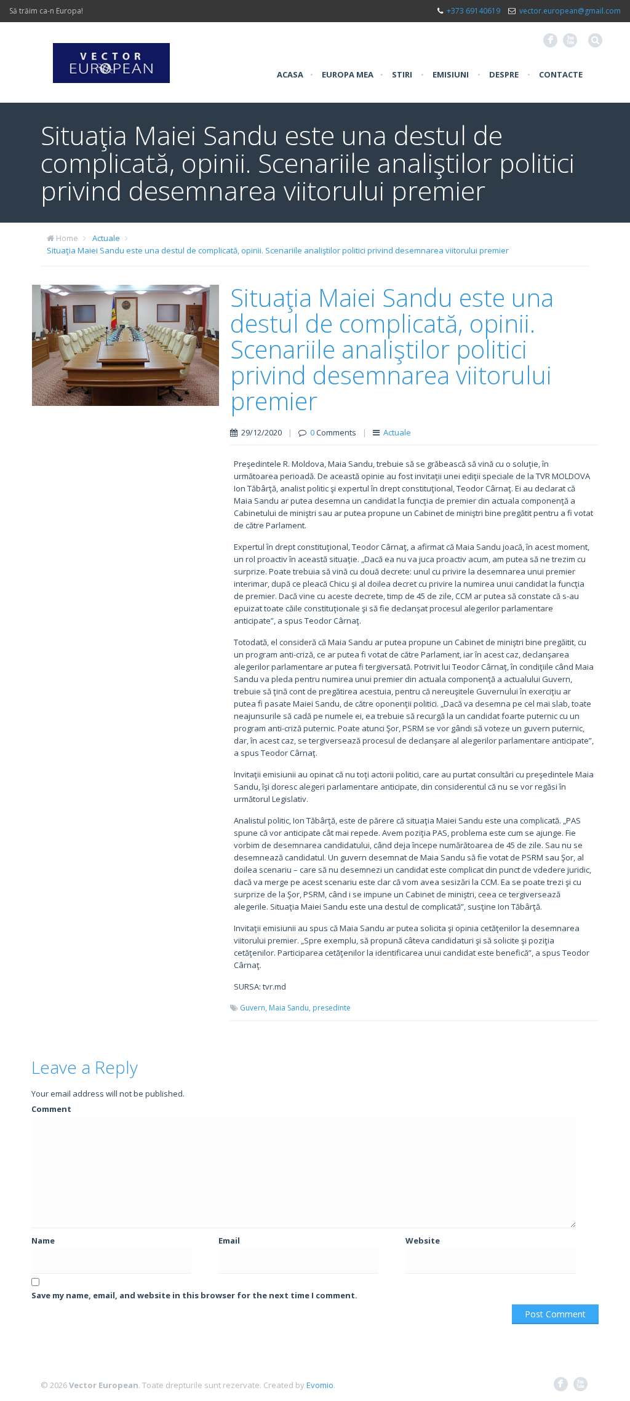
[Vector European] (111, 56)
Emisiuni (451, 74)
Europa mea (347, 74)
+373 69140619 (473, 11)
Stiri (402, 74)
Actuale (106, 238)
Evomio (319, 1385)
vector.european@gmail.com (570, 11)
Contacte (561, 74)
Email (229, 1240)
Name (43, 1240)
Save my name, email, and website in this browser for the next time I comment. (194, 1295)
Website (422, 1240)
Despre (504, 74)
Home (67, 238)
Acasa (290, 74)
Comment (51, 1108)
